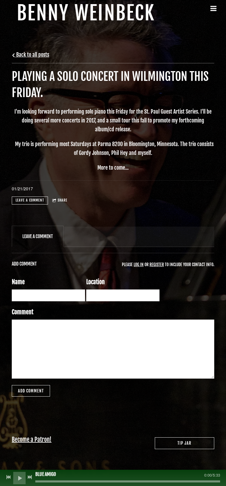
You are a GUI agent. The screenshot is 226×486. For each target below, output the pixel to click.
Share (62, 200)
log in (139, 264)
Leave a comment (30, 200)
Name (18, 282)
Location (95, 282)
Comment (22, 312)
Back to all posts (32, 54)
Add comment (31, 390)
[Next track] (29, 477)
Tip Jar (184, 443)
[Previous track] (8, 477)
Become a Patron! (31, 439)
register (156, 264)
